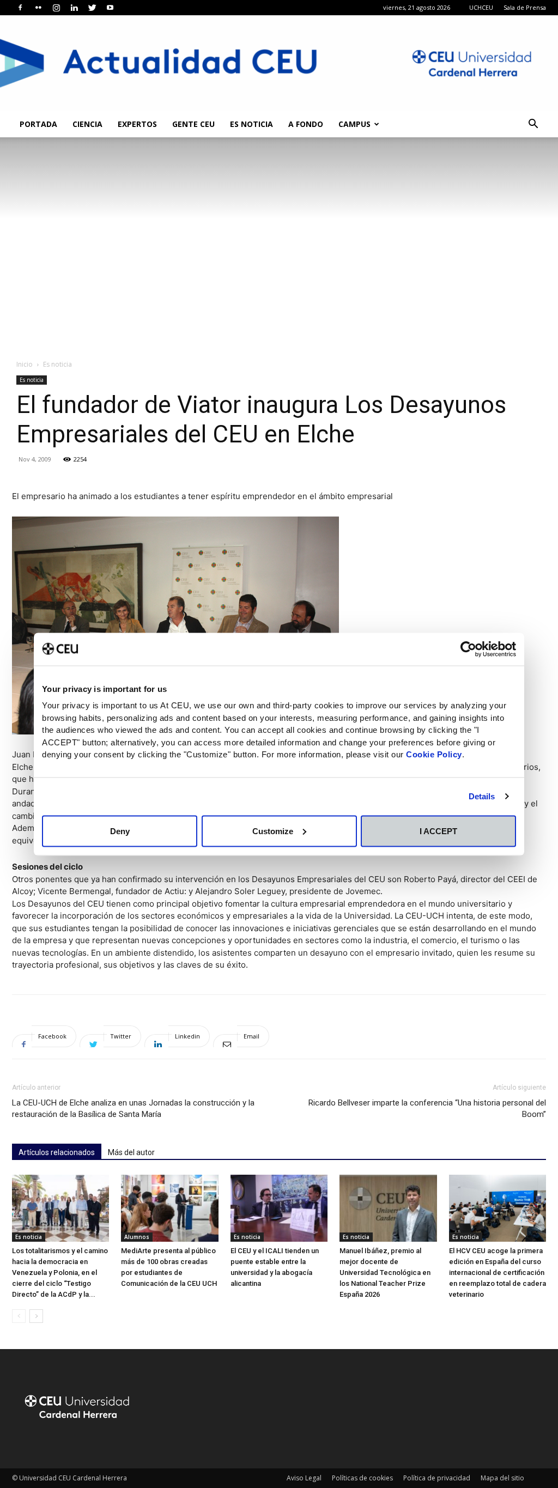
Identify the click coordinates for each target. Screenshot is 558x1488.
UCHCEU (481, 7)
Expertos (137, 124)
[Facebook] (20, 7)
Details (482, 796)
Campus (354, 124)
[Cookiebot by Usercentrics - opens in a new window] (468, 649)
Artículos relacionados (57, 1152)
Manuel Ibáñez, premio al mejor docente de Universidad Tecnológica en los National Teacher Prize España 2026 (384, 1272)
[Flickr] (38, 7)
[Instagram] (56, 7)
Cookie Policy (434, 754)
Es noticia (251, 124)
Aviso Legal (304, 1478)
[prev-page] (19, 1316)
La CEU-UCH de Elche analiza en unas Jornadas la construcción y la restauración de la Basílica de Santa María (133, 1108)
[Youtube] (110, 7)
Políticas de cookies (362, 1478)
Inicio (24, 364)
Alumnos (136, 1237)
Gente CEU (193, 124)
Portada (38, 124)
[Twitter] (92, 7)
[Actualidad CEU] (279, 63)
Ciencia (87, 124)
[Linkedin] (74, 7)
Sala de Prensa (525, 7)
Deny (120, 830)
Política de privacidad (436, 1478)
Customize (272, 830)
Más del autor (131, 1152)
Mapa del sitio (502, 1478)
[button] (533, 125)
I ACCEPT (438, 830)
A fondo (305, 124)
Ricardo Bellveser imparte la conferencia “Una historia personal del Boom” (427, 1108)
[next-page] (36, 1316)
